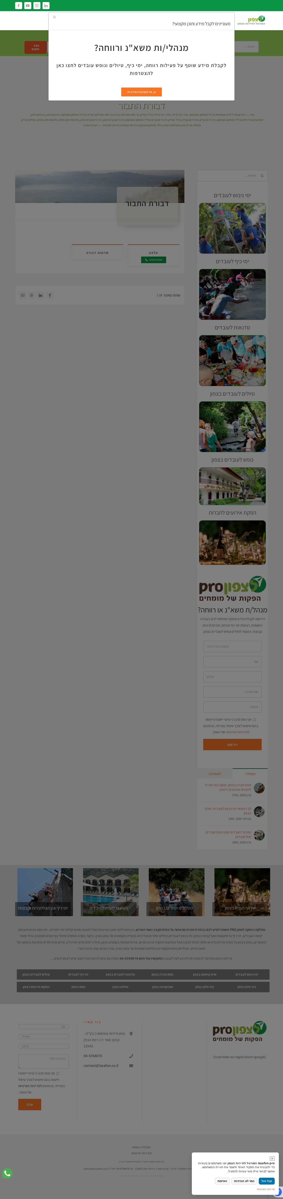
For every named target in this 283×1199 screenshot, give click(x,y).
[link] (7, 1173)
